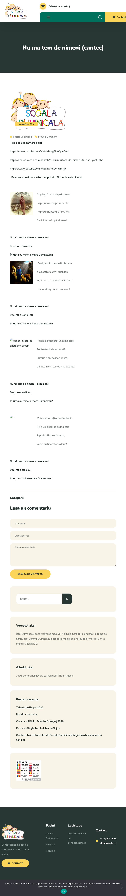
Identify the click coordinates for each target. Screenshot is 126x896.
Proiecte (50, 844)
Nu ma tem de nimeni (69, 177)
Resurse (50, 850)
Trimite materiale (59, 6)
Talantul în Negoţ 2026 (29, 707)
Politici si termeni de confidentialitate (77, 838)
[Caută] (67, 599)
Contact (121, 17)
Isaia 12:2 (32, 643)
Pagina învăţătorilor (52, 836)
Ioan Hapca (66, 675)
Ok (63, 891)
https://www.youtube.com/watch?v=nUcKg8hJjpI (38, 168)
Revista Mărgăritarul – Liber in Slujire (38, 728)
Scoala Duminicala (22, 136)
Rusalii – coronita (26, 714)
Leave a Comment (47, 136)
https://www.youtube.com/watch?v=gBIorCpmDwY (39, 151)
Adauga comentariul (30, 573)
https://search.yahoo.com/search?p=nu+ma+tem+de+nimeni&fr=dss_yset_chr (56, 160)
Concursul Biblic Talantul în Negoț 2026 (40, 721)
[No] (122, 887)
